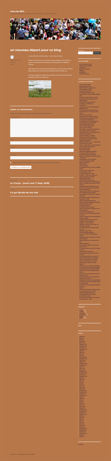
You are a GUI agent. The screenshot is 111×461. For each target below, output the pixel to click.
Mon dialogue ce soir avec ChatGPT (87, 159)
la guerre (81, 316)
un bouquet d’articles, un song (86, 92)
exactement (82, 313)
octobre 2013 (82, 431)
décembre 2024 (83, 357)
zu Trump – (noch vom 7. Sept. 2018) (88, 175)
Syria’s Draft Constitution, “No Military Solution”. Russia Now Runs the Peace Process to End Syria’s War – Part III (88, 259)
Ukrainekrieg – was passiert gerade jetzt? (89, 129)
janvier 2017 (82, 370)
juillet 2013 (81, 436)
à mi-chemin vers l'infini (85, 64)
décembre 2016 (83, 371)
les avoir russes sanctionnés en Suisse (88, 110)
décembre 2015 (83, 390)
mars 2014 (81, 424)
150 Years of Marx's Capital (85, 203)
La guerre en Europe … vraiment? (87, 135)
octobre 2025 (82, 347)
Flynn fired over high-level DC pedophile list (90, 280)
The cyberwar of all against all (86, 211)
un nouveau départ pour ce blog (86, 173)
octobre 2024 (82, 360)
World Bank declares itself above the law (89, 186)
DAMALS (81, 288)
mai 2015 (81, 401)
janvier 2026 (82, 343)
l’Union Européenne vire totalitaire (87, 122)
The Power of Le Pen (84, 199)
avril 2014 (81, 422)
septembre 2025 (83, 349)
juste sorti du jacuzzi (84, 162)
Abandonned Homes (84, 243)
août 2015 (81, 397)
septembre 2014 (83, 414)
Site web (13, 154)
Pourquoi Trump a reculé (85, 86)
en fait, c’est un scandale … (85, 127)
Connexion (80, 444)
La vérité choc (82, 105)
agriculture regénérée (84, 69)
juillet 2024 (82, 362)
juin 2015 (81, 400)
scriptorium (82, 67)
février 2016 (82, 387)
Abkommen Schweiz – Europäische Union (89, 132)
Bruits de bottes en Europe (85, 89)
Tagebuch (81, 70)
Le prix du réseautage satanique (86, 161)
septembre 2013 (83, 433)
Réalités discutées (83, 108)
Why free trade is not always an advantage (89, 265)
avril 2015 (81, 403)
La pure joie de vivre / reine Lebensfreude (89, 107)
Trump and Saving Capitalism (86, 232)
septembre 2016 (83, 376)
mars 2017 (81, 366)
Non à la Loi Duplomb (84, 149)
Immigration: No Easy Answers (86, 180)
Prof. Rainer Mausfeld (84, 205)
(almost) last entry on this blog (86, 176)
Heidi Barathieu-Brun (15, 60)
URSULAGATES (83, 164)
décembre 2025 (83, 344)
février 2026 (82, 341)
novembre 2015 (83, 392)
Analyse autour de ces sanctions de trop (88, 116)
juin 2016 (81, 381)
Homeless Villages (83, 218)
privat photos (82, 72)
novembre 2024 (83, 358)
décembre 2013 (83, 428)
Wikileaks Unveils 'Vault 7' (85, 230)
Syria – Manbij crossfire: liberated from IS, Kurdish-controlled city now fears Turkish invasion (89, 183)
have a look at (82, 314)
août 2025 (81, 350)
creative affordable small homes (87, 292)
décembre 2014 (83, 409)
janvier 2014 (82, 427)
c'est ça (12, 64)
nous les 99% (17, 11)
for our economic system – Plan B (87, 291)
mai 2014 (81, 420)
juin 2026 (81, 338)
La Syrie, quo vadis (83, 165)
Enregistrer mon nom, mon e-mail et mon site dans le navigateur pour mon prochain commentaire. (36, 162)
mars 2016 (81, 385)
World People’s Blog (84, 73)
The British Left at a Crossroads (86, 207)
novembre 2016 (83, 373)
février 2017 (82, 368)
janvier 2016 (82, 389)
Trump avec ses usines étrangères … (88, 137)
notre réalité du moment (85, 91)
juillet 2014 (82, 417)
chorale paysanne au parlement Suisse (88, 118)
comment (81, 311)
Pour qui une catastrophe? (85, 115)
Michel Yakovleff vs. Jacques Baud (87, 88)
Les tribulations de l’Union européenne (88, 121)
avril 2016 (81, 384)
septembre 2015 (83, 395)
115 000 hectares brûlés (85, 84)
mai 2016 (81, 382)
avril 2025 (81, 355)
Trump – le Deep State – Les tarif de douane (89, 145)
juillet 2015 (82, 398)
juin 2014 (81, 419)
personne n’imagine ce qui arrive (87, 153)
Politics (81, 318)
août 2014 (81, 416)
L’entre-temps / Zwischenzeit (86, 170)
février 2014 (82, 425)
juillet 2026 (82, 336)
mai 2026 (81, 339)
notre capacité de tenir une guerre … (88, 130)
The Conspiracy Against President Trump (89, 197)
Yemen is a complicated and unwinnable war (90, 216)
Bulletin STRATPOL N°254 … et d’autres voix (89, 142)
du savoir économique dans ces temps (88, 97)
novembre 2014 (83, 411)
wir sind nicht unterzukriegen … (87, 119)
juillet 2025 (82, 352)
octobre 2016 (82, 374)
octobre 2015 (82, 393)
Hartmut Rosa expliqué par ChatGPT (88, 151)
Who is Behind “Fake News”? (86, 251)
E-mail (12, 147)
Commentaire (15, 117)
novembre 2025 (83, 346)
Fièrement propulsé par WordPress (26, 454)
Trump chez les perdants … (85, 134)
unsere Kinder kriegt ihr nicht (86, 124)
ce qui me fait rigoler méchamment (87, 154)
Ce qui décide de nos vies (85, 172)
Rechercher (81, 50)
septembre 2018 (83, 363)
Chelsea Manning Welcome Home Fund (88, 256)
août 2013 (81, 435)
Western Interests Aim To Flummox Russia (89, 289)
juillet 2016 (82, 379)
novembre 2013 (83, 430)
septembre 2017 (83, 365)
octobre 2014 (82, 412)
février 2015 (82, 406)
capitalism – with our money (86, 223)
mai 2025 (81, 354)
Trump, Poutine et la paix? (85, 143)
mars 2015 (81, 404)
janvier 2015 (82, 408)
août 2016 (81, 377)
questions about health (84, 178)
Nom (12, 140)
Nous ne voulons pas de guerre (86, 126)
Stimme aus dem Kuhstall (85, 66)
